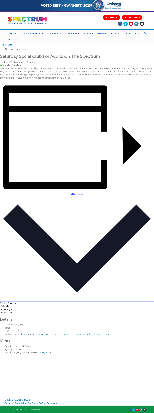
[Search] (144, 33)
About (114, 33)
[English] (11, 40)
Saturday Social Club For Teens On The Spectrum (32, 403)
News (101, 33)
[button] (111, 17)
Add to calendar (77, 194)
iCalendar (5, 306)
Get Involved (131, 33)
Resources (71, 33)
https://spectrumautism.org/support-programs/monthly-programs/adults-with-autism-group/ (63, 334)
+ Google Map (45, 352)
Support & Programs (32, 33)
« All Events (6, 45)
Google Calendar (8, 303)
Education (54, 33)
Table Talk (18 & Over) (17, 400)
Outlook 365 (6, 309)
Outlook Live (6, 312)
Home (13, 33)
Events (87, 33)
